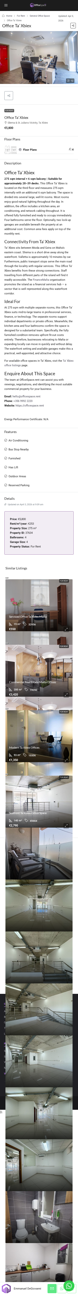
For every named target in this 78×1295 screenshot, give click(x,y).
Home (9, 16)
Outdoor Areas (17, 476)
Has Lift (13, 467)
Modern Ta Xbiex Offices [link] (24, 747)
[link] (39, 605)
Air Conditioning (18, 440)
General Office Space (40, 16)
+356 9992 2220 (22, 401)
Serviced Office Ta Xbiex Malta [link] (28, 616)
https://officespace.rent (30, 405)
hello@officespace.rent (26, 396)
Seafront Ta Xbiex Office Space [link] (28, 813)
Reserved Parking (19, 485)
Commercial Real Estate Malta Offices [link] (32, 682)
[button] (73, 25)
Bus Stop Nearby (19, 449)
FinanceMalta (41, 279)
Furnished (14, 458)
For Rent (21, 16)
